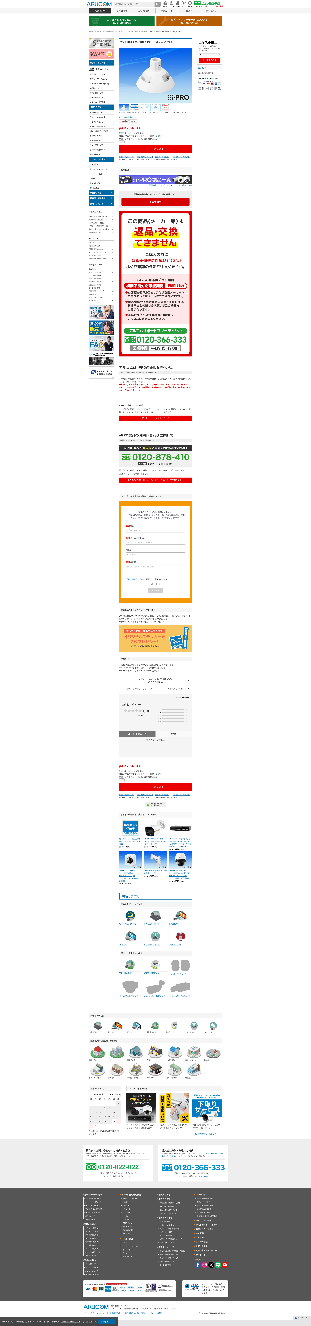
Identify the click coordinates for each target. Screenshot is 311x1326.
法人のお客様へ (165, 1199)
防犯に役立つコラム (204, 1229)
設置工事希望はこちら (136, 689)
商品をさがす (100, 11)
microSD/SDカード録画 (99, 131)
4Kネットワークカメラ (98, 79)
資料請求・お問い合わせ (206, 1250)
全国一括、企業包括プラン (169, 1206)
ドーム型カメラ (90, 1264)
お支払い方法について (126, 157)
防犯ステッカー (128, 1223)
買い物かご (202, 68)
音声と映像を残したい (96, 220)
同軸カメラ (174, 924)
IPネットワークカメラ (98, 74)
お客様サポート (167, 11)
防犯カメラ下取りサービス (169, 1258)
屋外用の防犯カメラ (128, 973)
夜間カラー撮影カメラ (93, 1228)
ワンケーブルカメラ (97, 117)
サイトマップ (201, 1255)
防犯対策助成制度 (95, 278)
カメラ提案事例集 (95, 275)
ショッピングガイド (96, 272)
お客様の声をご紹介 (174, 689)
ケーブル (126, 1216)
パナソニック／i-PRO (130, 1246)
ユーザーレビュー (137, 734)
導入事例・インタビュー (206, 1225)
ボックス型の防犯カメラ (180, 996)
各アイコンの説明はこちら (128, 117)
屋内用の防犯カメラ (153, 973)
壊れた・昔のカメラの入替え (99, 229)
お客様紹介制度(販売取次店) (170, 1203)
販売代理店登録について (168, 1210)
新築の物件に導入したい (97, 232)
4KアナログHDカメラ (93, 1212)
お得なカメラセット (103, 69)
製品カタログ (93, 301)
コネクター (126, 1212)
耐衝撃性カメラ (96, 140)
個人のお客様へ (165, 1195)
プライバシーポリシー (70, 1322)
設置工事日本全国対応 (162, 157)
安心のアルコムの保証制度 (181, 157)
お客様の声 (93, 294)
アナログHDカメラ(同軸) (99, 84)
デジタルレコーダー (130, 1198)
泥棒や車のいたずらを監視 (98, 216)
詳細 (160, 136)
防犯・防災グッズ (97, 204)
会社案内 (188, 11)
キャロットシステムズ (98, 169)
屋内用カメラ (90, 1216)
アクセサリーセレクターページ (155, 418)
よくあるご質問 (94, 288)
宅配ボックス (127, 1226)
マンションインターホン (97, 252)
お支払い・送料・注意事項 (169, 1229)
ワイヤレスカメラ (97, 122)
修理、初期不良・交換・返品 (170, 1254)
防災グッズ (126, 1233)
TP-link (125, 1253)
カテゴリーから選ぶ (93, 1195)
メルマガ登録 (201, 1242)
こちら (129, 1176)
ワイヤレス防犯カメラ (93, 1238)
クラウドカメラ (96, 136)
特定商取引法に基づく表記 (135, 1313)
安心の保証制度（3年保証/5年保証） (173, 1251)
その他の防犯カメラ (178, 974)
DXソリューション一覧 (168, 1213)
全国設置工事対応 (95, 285)
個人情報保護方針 (113, 1313)
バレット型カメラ (91, 1271)
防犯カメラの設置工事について (171, 1239)
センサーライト (128, 1219)
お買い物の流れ (165, 1222)
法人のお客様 (122, 11)
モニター (126, 1202)
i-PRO (92, 179)
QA (173, 734)
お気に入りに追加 (129, 121)
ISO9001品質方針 (157, 1313)
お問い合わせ (211, 11)
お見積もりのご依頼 (96, 297)
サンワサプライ (96, 183)
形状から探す (96, 193)
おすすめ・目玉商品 (97, 102)
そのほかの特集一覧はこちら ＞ (207, 1134)
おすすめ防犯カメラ (128, 924)
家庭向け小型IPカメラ (98, 126)
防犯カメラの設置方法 (205, 1205)
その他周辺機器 (128, 1230)
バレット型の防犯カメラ (155, 996)
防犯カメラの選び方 (204, 1202)
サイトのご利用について (92, 1313)
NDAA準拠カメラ (96, 154)
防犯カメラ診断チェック (205, 1198)
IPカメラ (123, 945)
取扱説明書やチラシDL (97, 291)
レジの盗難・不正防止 (96, 223)
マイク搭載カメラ (97, 145)
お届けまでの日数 (166, 1232)
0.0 (146, 711)
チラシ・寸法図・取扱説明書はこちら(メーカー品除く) (155, 680)
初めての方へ (93, 269)
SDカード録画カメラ (92, 1252)
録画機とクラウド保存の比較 (207, 1216)
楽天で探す (156, 202)
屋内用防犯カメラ (97, 98)
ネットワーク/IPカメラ (93, 1202)
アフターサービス (166, 1247)
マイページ (201, 1238)
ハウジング (126, 1205)
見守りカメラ (175, 945)
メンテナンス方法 (203, 1212)
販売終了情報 (201, 1246)
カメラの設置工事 (144, 11)
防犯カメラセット (152, 924)
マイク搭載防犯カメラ (93, 1245)
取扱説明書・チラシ (167, 1261)
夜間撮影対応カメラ (97, 112)
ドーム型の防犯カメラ (128, 996)
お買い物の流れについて (145, 157)
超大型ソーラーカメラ (96, 255)
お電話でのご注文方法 (168, 1225)
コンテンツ (201, 1195)
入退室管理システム (96, 249)
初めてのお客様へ (166, 1218)
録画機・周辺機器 (97, 198)
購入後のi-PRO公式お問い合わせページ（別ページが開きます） (155, 480)
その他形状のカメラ (92, 1274)
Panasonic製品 (96, 174)
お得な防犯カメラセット (94, 1198)
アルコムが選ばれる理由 (168, 1236)
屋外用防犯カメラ (97, 93)
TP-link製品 (94, 188)
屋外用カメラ (90, 1219)
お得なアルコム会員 (167, 1242)
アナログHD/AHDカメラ (93, 1209)
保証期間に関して (95, 282)
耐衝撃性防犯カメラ (92, 1242)
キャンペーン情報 (203, 1220)
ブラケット (126, 1209)
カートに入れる (155, 149)
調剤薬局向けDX (94, 246)
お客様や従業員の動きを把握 (99, 226)
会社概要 (200, 1233)
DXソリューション (95, 243)
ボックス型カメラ (91, 1268)
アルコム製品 (95, 165)
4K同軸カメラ (95, 88)
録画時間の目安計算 (204, 1209)
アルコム (126, 1243)
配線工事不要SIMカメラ (97, 258)
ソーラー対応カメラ (97, 150)
